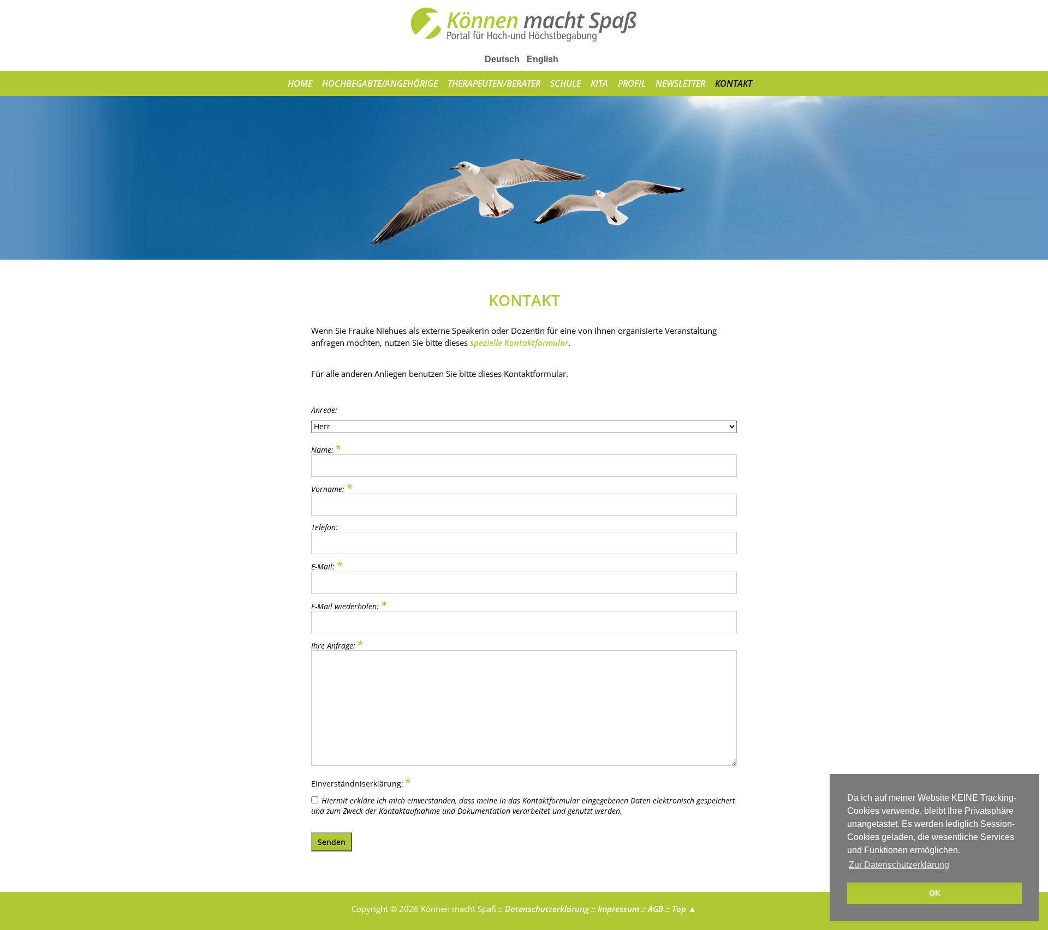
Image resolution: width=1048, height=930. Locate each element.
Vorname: (331, 488)
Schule (565, 83)
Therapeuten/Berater (494, 83)
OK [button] (934, 893)
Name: (327, 449)
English (542, 59)
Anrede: (324, 410)
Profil (632, 83)
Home (300, 83)
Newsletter (680, 83)
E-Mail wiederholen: (348, 606)
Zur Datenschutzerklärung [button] (899, 864)
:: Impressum (614, 908)
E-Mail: (327, 566)
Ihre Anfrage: (337, 645)
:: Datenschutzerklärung (542, 908)
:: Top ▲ (679, 908)
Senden (332, 842)
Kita (599, 83)
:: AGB (651, 908)
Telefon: (324, 527)
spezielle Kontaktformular (519, 342)
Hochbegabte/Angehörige (380, 83)
